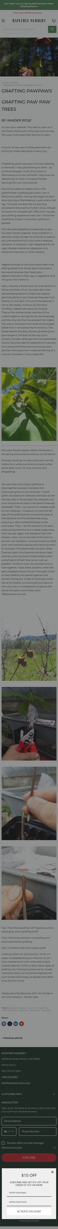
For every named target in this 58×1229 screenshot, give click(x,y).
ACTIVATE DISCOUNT (29, 1211)
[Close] (52, 1172)
